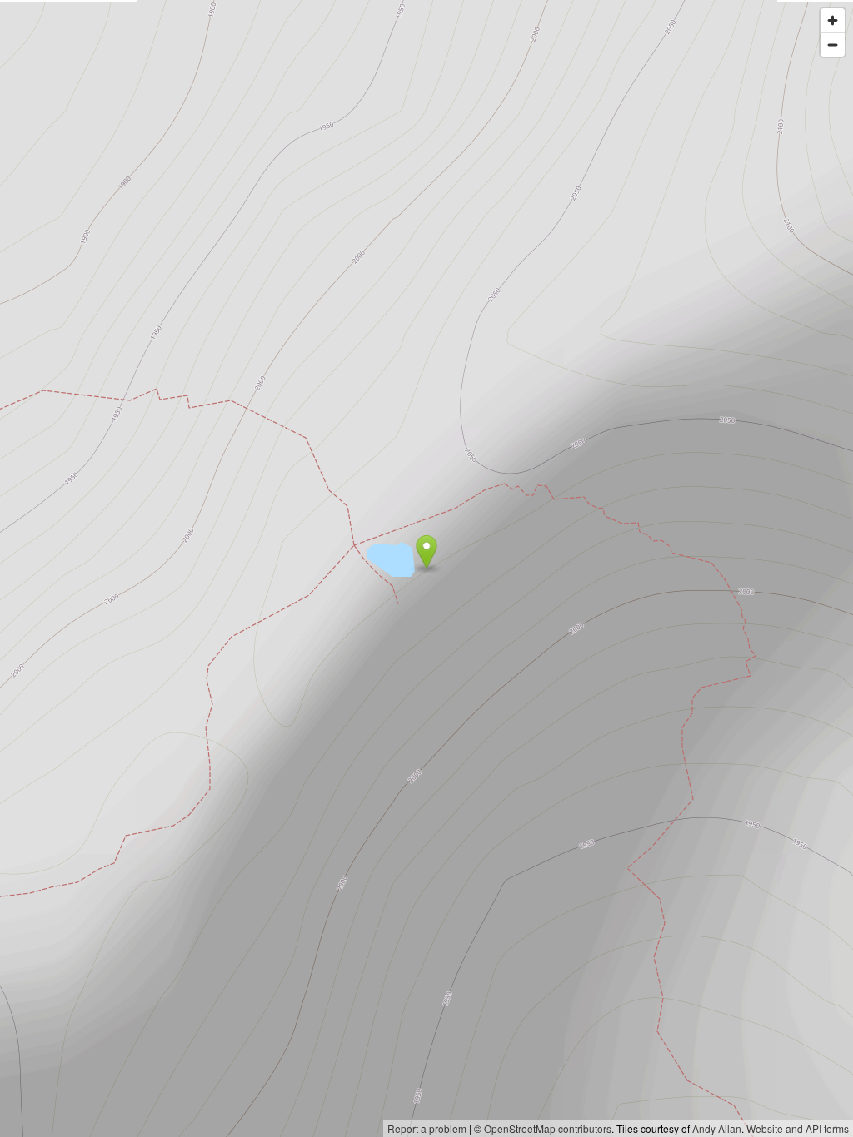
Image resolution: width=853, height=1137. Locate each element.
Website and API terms (797, 1128)
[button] (427, 551)
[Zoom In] (833, 20)
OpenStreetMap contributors (547, 1128)
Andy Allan (716, 1128)
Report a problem (426, 1128)
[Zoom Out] (833, 44)
